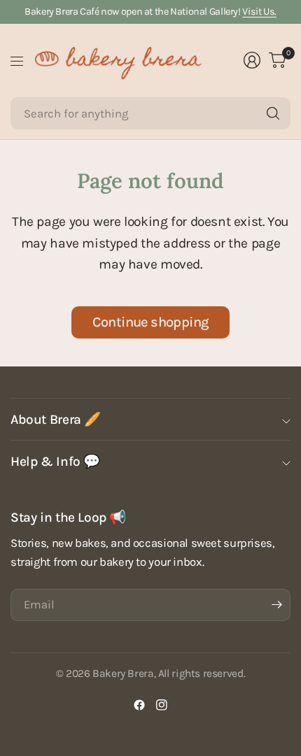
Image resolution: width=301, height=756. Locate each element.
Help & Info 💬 (55, 461)
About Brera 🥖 (55, 419)
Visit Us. (259, 11)
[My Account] (252, 60)
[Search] (272, 113)
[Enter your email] (276, 605)
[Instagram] (161, 705)
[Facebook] (139, 705)
